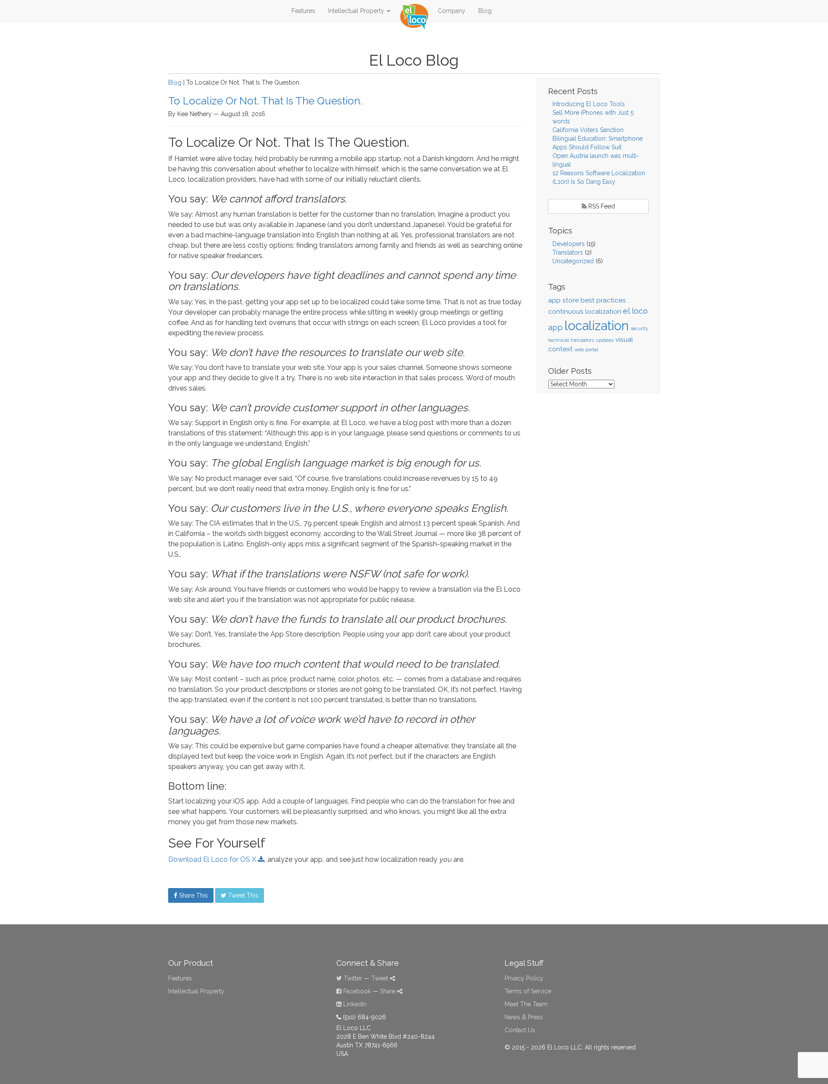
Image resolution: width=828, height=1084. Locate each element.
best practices (603, 300)
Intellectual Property (357, 10)
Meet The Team (526, 1004)
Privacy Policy (524, 978)
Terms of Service (528, 991)
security (639, 328)
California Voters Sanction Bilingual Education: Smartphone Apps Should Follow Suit (597, 138)
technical (558, 340)
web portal (586, 349)
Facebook (356, 991)
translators (582, 340)
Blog (485, 10)
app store (563, 300)
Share (388, 991)
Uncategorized (573, 261)
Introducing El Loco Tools (588, 104)
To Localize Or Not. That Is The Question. (265, 101)
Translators (567, 252)
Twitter (352, 978)
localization (597, 325)
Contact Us (520, 1030)
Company (451, 10)
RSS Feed (600, 206)
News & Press (524, 1017)
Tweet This (242, 895)
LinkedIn (354, 1004)
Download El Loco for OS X (213, 859)
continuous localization (584, 311)
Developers (568, 243)
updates (605, 340)
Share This (192, 895)
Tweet (380, 978)
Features (303, 10)
